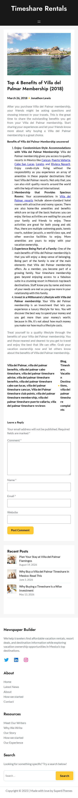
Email (11, 496)
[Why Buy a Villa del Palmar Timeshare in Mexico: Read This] (11, 574)
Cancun (46, 160)
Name (11, 480)
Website (12, 512)
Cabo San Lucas (24, 164)
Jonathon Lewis (41, 98)
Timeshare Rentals (39, 8)
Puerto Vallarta (61, 160)
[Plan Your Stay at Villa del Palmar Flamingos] (11, 560)
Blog (63, 361)
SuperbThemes (63, 790)
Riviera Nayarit (60, 164)
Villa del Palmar (17, 365)
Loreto (40, 164)
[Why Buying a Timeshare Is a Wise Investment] (11, 589)
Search (64, 775)
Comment (14, 440)
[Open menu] (39, 21)
